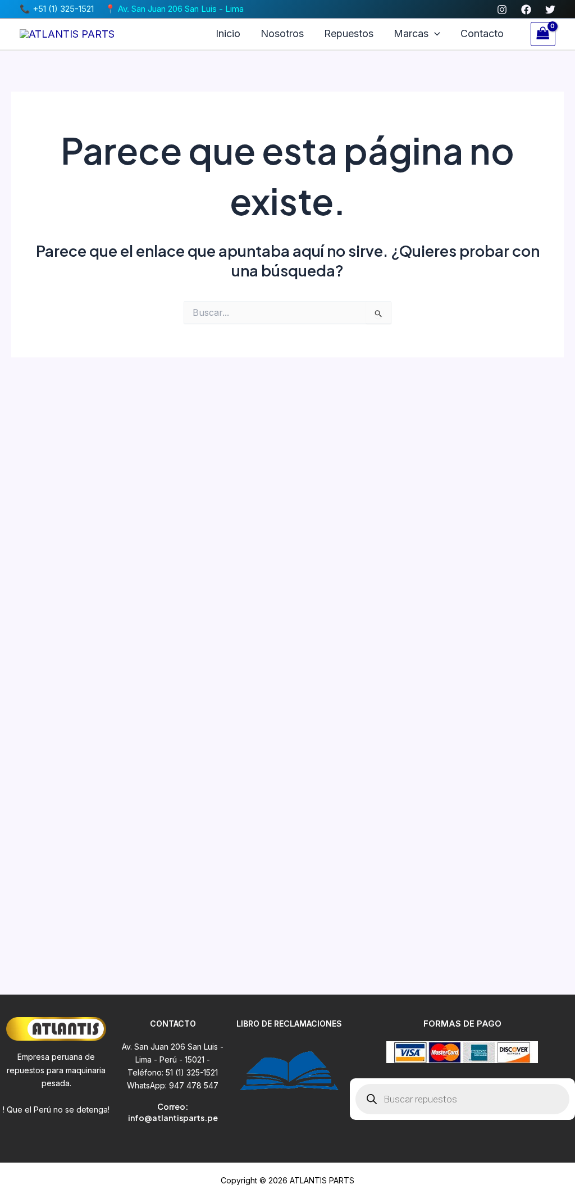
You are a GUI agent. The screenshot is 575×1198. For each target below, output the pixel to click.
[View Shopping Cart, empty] (543, 34)
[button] (434, 34)
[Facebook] (526, 9)
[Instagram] (502, 9)
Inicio (228, 33)
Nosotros (282, 33)
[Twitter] (550, 9)
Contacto (482, 33)
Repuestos (348, 33)
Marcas (411, 33)
